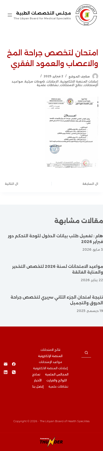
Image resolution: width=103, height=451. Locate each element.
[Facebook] (14, 364)
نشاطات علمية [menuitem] (58, 386)
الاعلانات (52, 81)
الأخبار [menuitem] (38, 380)
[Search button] (86, 353)
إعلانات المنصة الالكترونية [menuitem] (50, 368)
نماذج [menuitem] (36, 374)
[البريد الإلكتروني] (5, 364)
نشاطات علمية (47, 85)
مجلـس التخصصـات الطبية (43, 13)
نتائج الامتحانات (71, 85)
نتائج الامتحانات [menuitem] (50, 350)
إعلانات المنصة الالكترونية (79, 81)
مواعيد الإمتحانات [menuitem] (50, 362)
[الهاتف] (14, 372)
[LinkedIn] (5, 372)
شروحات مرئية (34, 81)
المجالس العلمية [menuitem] (57, 374)
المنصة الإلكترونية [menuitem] (50, 356)
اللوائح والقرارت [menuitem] (56, 380)
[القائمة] (10, 15)
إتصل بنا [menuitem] (38, 386)
